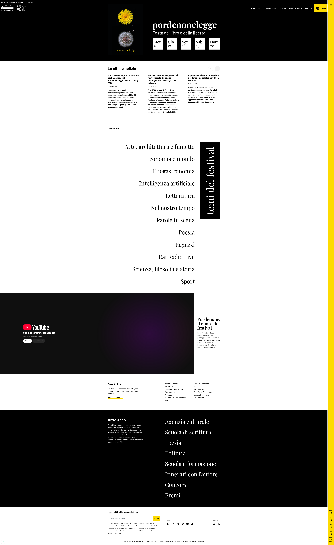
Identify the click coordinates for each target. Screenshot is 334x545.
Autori (283, 8)
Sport (188, 281)
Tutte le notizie (115, 128)
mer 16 (157, 43)
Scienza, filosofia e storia (163, 269)
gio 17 (171, 43)
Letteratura (180, 195)
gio (330, 519)
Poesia (186, 232)
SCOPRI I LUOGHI (114, 398)
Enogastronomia (174, 171)
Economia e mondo (170, 158)
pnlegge (321, 8)
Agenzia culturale (187, 421)
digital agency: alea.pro (196, 541)
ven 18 (185, 43)
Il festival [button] (256, 8)
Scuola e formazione (190, 463)
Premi (172, 495)
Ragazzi (185, 244)
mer (330, 512)
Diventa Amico (295, 8)
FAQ (306, 8)
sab (330, 532)
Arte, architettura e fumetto (160, 146)
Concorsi (176, 484)
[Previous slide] (210, 68)
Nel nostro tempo (173, 207)
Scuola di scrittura (188, 432)
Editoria (175, 453)
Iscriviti (156, 518)
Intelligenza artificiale (167, 183)
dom (331, 539)
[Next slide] (217, 68)
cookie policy (183, 541)
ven (330, 525)
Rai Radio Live (176, 256)
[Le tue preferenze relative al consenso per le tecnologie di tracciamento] (3, 542)
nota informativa (173, 541)
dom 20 (214, 43)
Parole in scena (175, 220)
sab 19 (199, 43)
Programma (271, 8)
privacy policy (162, 541)
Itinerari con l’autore (191, 474)
